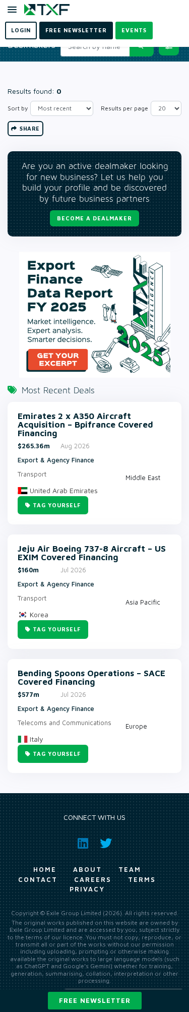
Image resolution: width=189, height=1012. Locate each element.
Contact (37, 879)
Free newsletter (95, 1000)
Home (44, 869)
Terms (142, 879)
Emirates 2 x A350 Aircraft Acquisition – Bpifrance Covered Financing (85, 425)
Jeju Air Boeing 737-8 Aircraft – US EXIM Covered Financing (92, 553)
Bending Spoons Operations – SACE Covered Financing (91, 677)
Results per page (124, 108)
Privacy (87, 889)
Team (129, 869)
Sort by (18, 108)
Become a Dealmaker (94, 218)
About (87, 869)
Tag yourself (57, 505)
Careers (92, 879)
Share (29, 128)
